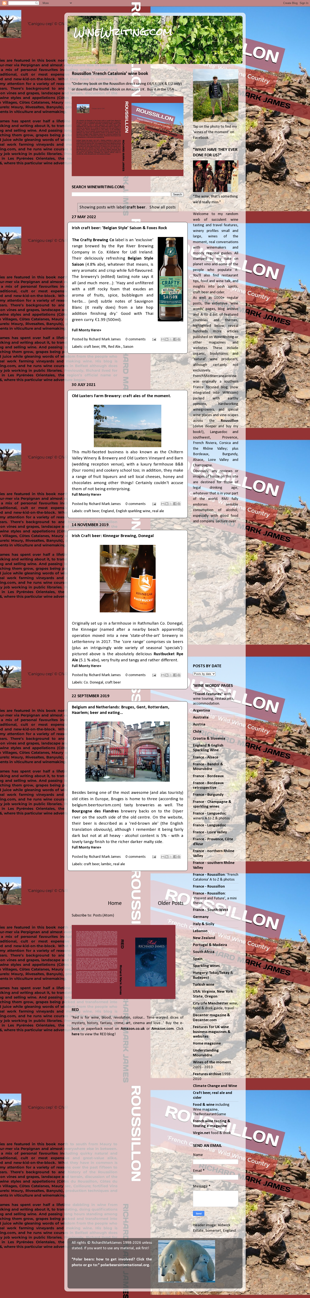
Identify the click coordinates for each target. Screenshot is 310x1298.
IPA (103, 347)
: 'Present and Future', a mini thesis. (215, 898)
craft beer (91, 347)
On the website (167, 817)
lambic (106, 864)
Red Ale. (114, 347)
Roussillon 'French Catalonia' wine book (110, 73)
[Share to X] (171, 339)
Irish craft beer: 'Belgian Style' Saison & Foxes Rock (119, 228)
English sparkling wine (133, 511)
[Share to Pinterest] (179, 339)
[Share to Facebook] (175, 339)
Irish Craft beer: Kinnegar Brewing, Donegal (113, 536)
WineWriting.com (123, 31)
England (107, 511)
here (76, 1034)
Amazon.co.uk (133, 1029)
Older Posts (170, 903)
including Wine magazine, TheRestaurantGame (211, 1109)
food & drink (212, 1133)
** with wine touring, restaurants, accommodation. (213, 699)
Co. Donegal (93, 683)
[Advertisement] (127, 367)
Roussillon (229, 421)
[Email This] (163, 339)
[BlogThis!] (167, 339)
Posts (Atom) (103, 916)
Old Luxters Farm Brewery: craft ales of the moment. (121, 396)
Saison (128, 347)
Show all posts (162, 207)
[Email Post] (153, 339)
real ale (158, 511)
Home (115, 903)
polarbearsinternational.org (125, 1265)
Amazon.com (162, 1029)
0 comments (135, 339)
